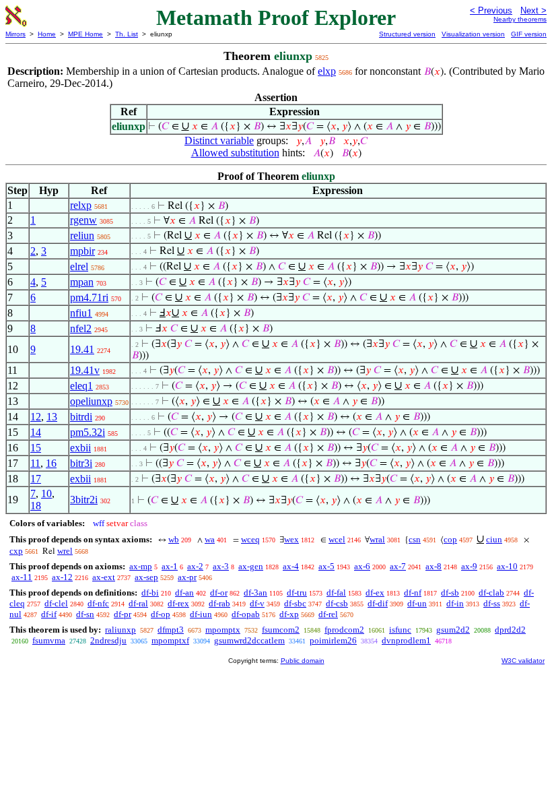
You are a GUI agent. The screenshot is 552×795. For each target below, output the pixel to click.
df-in (455, 603)
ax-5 (326, 566)
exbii (80, 447)
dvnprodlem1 (406, 640)
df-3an (255, 592)
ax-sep (146, 577)
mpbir (82, 251)
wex (291, 539)
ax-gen (250, 566)
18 (35, 505)
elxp (327, 71)
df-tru (297, 592)
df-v (257, 603)
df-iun (201, 614)
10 (46, 493)
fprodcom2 (344, 630)
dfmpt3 (171, 630)
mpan (82, 282)
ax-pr (187, 577)
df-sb (450, 592)
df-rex (178, 603)
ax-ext (103, 577)
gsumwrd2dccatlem (249, 640)
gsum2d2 (453, 630)
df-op (160, 614)
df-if (49, 614)
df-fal (336, 592)
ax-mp (140, 566)
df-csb (337, 603)
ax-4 (291, 566)
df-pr (122, 614)
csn (415, 539)
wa (210, 539)
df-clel (56, 603)
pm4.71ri (89, 297)
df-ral (138, 603)
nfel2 (81, 328)
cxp (16, 551)
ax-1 (170, 566)
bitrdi (81, 416)
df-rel (328, 614)
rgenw (83, 220)
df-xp (289, 614)
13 (51, 416)
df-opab (246, 614)
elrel (79, 266)
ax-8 (433, 566)
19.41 (82, 349)
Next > (533, 10)
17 (35, 478)
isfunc (400, 630)
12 (35, 416)
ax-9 (469, 566)
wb (173, 539)
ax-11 (21, 577)
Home (47, 34)
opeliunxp (91, 401)
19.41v (85, 370)
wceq (250, 539)
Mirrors (15, 34)
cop (450, 539)
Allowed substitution (235, 152)
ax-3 (221, 566)
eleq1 (81, 385)
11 (35, 463)
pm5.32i (87, 432)
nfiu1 (81, 313)
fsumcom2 (281, 630)
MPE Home (85, 34)
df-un (417, 603)
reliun (82, 235)
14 (35, 432)
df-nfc (98, 603)
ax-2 (195, 566)
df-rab (219, 603)
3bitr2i (84, 499)
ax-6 (362, 566)
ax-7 (398, 566)
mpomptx (222, 630)
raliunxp (120, 630)
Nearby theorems (520, 19)
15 (35, 447)
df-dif (378, 603)
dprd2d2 (510, 630)
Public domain (302, 660)
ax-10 (507, 566)
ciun (494, 539)
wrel (65, 551)
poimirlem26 (333, 640)
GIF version (529, 34)
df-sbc (295, 603)
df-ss (491, 603)
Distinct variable (219, 140)
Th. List (126, 34)
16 (51, 463)
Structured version (407, 34)
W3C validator (523, 660)
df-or (219, 592)
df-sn (85, 614)
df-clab (491, 592)
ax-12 (62, 577)
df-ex (375, 592)
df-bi (150, 592)
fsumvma (48, 640)
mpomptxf (170, 640)
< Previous (491, 10)
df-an (184, 592)
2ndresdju (108, 640)
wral (377, 539)
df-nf (412, 592)
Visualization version (473, 34)
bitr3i (81, 463)
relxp (81, 205)
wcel (337, 539)
